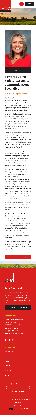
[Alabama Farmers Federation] (9, 277)
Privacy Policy (18, 405)
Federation (8, 370)
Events (7, 361)
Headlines (23, 93)
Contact (7, 375)
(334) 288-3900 (21, 4)
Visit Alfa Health (19, 391)
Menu (30, 4)
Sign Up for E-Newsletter (18, 308)
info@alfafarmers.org (16, 333)
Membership (9, 351)
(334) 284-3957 (13, 331)
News (6, 356)
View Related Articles (18, 257)
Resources (8, 366)
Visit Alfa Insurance (19, 384)
